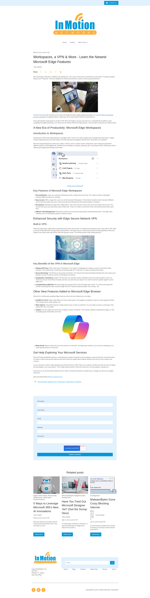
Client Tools (82, 42)
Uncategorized (95, 495)
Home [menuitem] (66, 569)
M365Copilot (47, 497)
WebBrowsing (52, 382)
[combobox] (87, 562)
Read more (39, 534)
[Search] (112, 562)
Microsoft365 (52, 495)
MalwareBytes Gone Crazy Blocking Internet (102, 503)
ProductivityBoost (39, 499)
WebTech (78, 382)
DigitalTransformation (40, 495)
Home (65, 42)
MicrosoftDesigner (67, 495)
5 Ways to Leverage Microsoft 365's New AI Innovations (45, 507)
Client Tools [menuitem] (94, 569)
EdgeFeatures (70, 382)
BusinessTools (66, 497)
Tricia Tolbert (37, 67)
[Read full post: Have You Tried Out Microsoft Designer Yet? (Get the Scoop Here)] (75, 485)
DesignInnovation (79, 495)
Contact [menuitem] (82, 569)
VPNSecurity (61, 382)
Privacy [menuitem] (105, 569)
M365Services (37, 497)
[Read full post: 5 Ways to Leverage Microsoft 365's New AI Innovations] (46, 485)
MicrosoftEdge (42, 382)
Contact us (113, 3)
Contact (72, 42)
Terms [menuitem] (114, 569)
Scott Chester (100, 515)
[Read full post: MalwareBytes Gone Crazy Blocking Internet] (103, 485)
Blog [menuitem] (73, 569)
